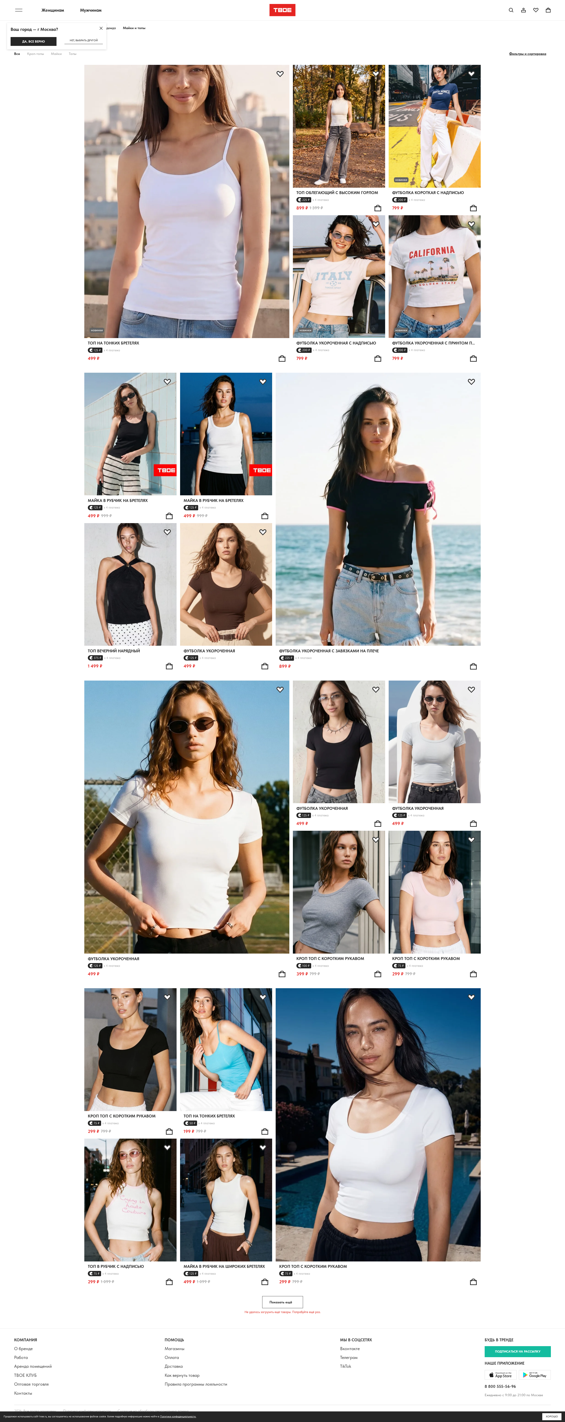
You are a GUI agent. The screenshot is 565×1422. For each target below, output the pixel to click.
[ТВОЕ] (282, 10)
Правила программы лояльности (196, 1384)
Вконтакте (350, 1348)
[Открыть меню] (18, 10)
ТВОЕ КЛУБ (25, 1375)
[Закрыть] (101, 28)
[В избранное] (280, 74)
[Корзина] (548, 10)
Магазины (175, 1348)
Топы (72, 54)
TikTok (345, 1366)
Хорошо (552, 1416)
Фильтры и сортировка (527, 54)
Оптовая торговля (31, 1384)
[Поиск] (511, 10)
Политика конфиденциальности (87, 1411)
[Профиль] (523, 10)
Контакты (23, 1393)
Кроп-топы (35, 54)
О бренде (23, 1348)
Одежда (110, 28)
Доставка (174, 1366)
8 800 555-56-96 (500, 1386)
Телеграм (349, 1357)
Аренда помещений (33, 1366)
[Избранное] (536, 10)
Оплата (172, 1357)
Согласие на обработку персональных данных (153, 1411)
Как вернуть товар (182, 1375)
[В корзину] (282, 358)
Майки (56, 54)
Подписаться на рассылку (518, 1351)
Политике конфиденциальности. (178, 1416)
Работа (21, 1357)
